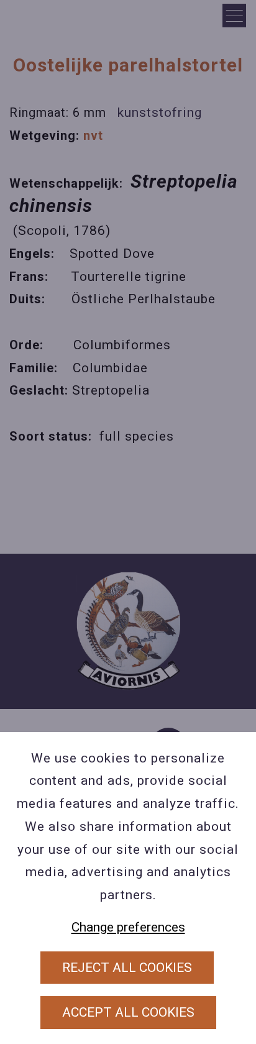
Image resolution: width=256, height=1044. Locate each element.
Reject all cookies (127, 967)
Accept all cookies (128, 1012)
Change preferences (128, 927)
